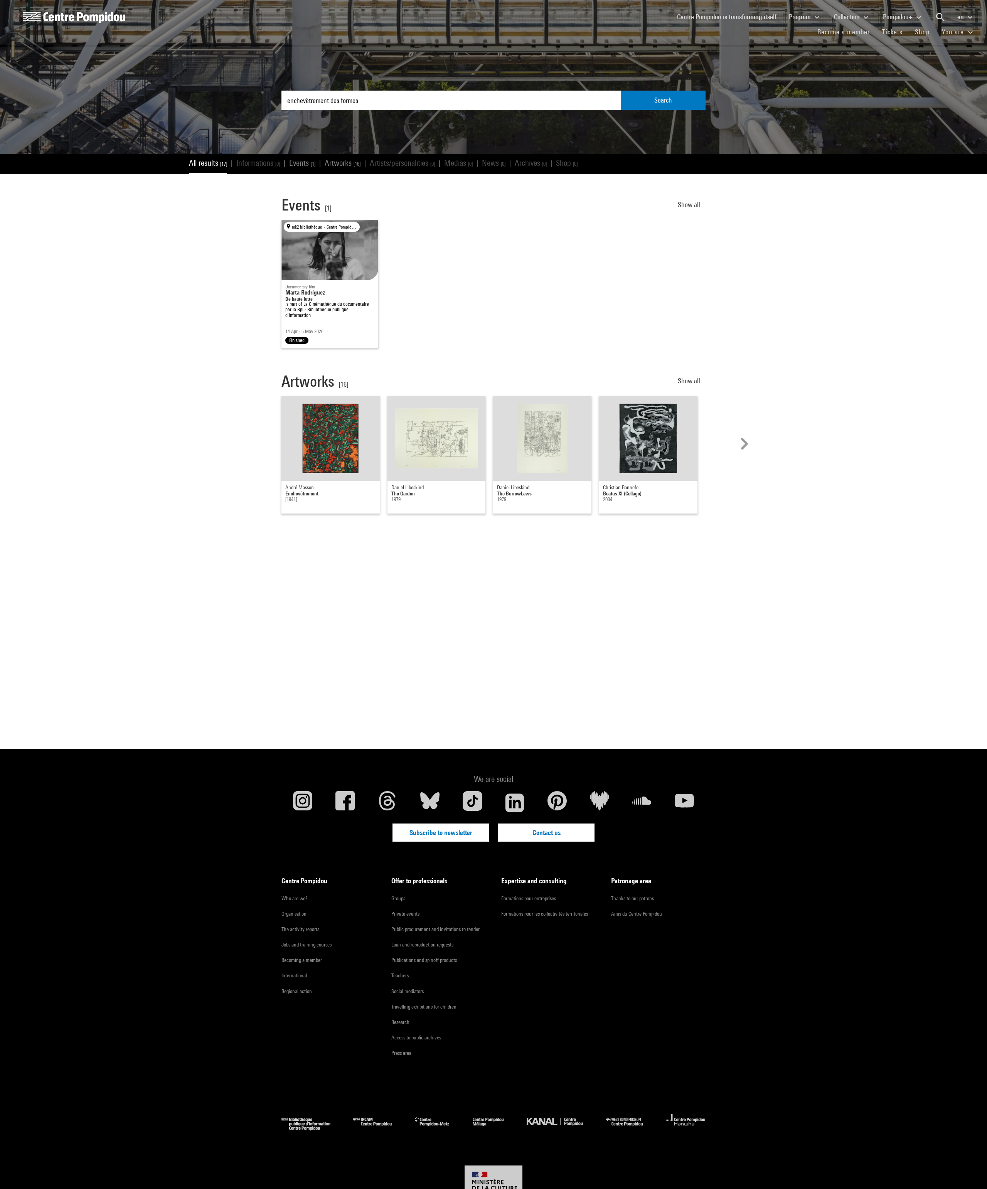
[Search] (940, 17)
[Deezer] (599, 802)
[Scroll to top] (968, 1170)
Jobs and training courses (306, 944)
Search (663, 100)
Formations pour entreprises (528, 898)
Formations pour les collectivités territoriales (544, 914)
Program (800, 17)
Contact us (546, 833)
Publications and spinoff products (424, 960)
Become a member (846, 31)
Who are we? (294, 898)
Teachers (400, 975)
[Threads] (387, 802)
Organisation (294, 914)
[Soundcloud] (642, 802)
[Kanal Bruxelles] (560, 1128)
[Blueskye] (430, 802)
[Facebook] (345, 802)
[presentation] (743, 444)
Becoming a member (301, 960)
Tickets (892, 32)
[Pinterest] (557, 802)
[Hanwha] (686, 1128)
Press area (401, 1053)
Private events (405, 914)
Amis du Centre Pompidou (636, 914)
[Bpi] (311, 1128)
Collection (847, 17)
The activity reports (300, 929)
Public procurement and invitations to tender (435, 929)
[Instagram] (302, 802)
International (294, 975)
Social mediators (407, 991)
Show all (690, 204)
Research (400, 1022)
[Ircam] (378, 1128)
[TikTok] (472, 802)
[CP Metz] (438, 1128)
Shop (925, 31)
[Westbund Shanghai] (630, 1128)
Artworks (342, 163)
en (961, 17)
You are (954, 32)
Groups (398, 898)
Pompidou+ (898, 17)
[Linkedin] (515, 802)
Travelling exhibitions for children (423, 1007)
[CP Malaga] (494, 1128)
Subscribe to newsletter (440, 833)
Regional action (296, 991)
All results (208, 163)
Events (302, 163)
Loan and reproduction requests (422, 944)
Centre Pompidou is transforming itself (730, 16)
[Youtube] (684, 802)
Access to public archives (416, 1037)
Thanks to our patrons (632, 898)
